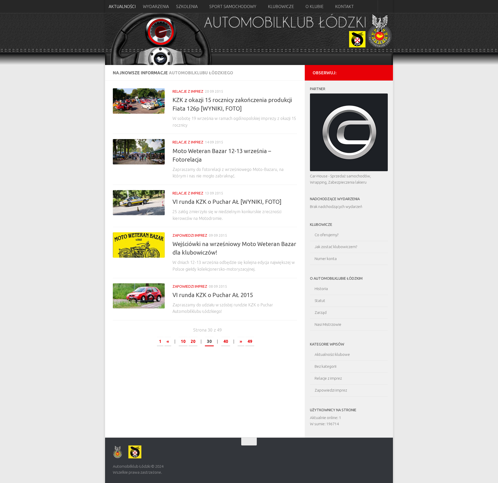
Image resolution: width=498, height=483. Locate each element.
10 (183, 341)
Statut (320, 300)
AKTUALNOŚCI (122, 6)
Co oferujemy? (326, 235)
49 (249, 341)
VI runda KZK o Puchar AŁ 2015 (212, 295)
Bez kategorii (325, 366)
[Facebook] (382, 72)
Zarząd (321, 312)
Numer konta (326, 258)
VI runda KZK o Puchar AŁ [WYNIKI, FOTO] (226, 201)
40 (225, 341)
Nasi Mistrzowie (328, 324)
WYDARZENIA (156, 6)
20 (193, 341)
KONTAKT (344, 6)
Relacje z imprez (187, 91)
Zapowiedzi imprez (189, 235)
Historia (321, 288)
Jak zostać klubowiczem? (336, 246)
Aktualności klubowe (332, 354)
